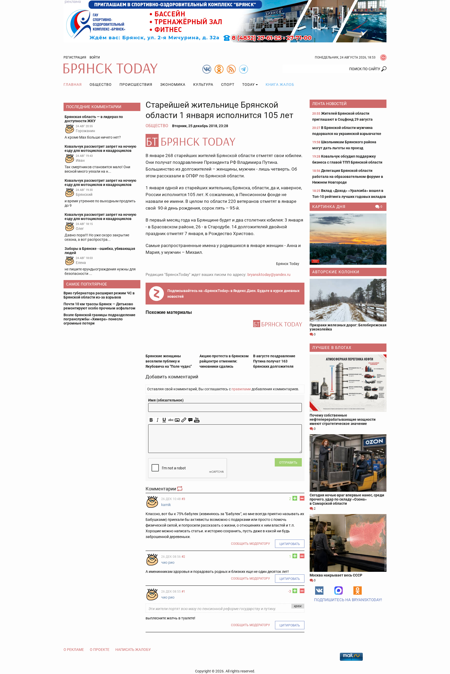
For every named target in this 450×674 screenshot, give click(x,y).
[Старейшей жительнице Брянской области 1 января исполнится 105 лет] (225, 140)
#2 (183, 557)
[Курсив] (158, 420)
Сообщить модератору (250, 544)
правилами (241, 389)
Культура (203, 84)
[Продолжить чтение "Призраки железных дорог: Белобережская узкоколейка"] (348, 300)
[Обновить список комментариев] (180, 488)
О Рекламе (74, 649)
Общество (101, 84)
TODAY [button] (248, 84)
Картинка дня (329, 206)
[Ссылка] (184, 420)
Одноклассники (357, 590)
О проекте (99, 649)
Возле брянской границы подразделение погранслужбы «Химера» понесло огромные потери (99, 319)
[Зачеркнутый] (171, 420)
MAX (338, 590)
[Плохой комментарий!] (302, 498)
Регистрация (75, 57)
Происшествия (136, 84)
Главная (73, 84)
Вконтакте (319, 590)
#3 (183, 499)
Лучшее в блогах (331, 347)
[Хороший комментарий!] (294, 498)
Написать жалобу (133, 649)
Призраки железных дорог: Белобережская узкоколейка (348, 327)
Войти (95, 57)
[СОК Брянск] (225, 21)
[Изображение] (177, 420)
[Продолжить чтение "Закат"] (348, 239)
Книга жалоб (280, 84)
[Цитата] (190, 420)
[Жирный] (151, 420)
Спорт (227, 84)
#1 (183, 591)
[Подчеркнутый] (164, 420)
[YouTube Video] (197, 420)
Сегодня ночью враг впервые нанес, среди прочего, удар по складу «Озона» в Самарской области (347, 499)
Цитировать (289, 544)
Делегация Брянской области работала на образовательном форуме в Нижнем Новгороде (347, 176)
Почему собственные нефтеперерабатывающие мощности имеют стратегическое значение (343, 419)
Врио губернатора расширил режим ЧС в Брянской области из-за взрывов (99, 295)
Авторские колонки (335, 272)
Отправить (288, 462)
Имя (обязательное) (166, 400)
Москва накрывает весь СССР (336, 575)
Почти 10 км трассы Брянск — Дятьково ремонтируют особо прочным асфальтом (99, 306)
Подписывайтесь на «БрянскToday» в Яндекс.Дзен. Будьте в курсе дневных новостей (233, 294)
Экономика (172, 84)
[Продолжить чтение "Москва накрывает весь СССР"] (348, 543)
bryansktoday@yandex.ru (268, 274)
